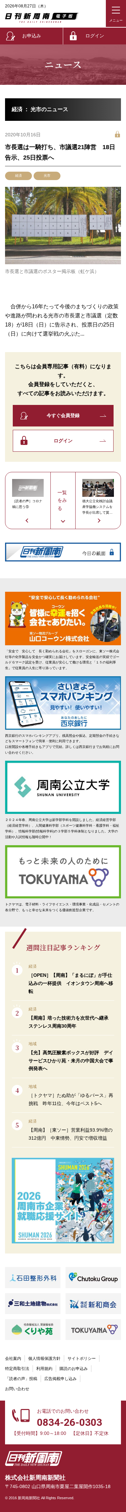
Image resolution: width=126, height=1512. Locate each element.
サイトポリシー (82, 1358)
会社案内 (13, 1358)
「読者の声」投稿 (21, 1378)
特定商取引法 (17, 1368)
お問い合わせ (17, 1388)
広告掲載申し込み (60, 1378)
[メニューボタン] (116, 13)
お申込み (31, 35)
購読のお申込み (73, 1368)
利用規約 (44, 1368)
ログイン (94, 35)
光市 (47, 175)
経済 (18, 175)
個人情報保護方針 (44, 1358)
